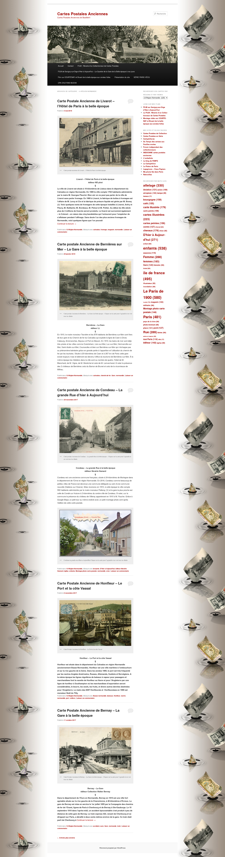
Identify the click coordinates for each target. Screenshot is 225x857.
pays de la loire (151, 321)
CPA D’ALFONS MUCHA (67, 83)
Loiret (146, 302)
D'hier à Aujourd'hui (107, 568)
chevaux (151, 230)
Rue (150, 332)
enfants (72, 571)
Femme (152, 257)
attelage (153, 185)
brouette (96, 568)
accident (96, 826)
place (148, 328)
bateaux (110, 696)
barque (161, 193)
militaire (148, 305)
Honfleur (117, 696)
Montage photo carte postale (86, 571)
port (67, 698)
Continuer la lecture (66, 223)
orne (108, 571)
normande (112, 826)
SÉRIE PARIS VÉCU (142, 77)
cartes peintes (154, 223)
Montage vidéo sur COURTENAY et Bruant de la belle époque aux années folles (154, 121)
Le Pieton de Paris (150, 166)
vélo (161, 339)
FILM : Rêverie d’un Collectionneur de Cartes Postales (98, 66)
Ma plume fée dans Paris (153, 172)
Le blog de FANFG (150, 161)
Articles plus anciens (66, 838)
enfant (147, 244)
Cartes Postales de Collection (155, 133)
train (119, 826)
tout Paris (150, 339)
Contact (71, 66)
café (148, 203)
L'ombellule (148, 158)
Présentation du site (122, 77)
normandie (119, 229)
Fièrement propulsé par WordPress (112, 848)
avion (162, 189)
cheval (159, 227)
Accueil (61, 66)
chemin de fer (106, 375)
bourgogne (152, 199)
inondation (149, 286)
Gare (113, 375)
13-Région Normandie (74, 229)
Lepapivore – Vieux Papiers (154, 169)
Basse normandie (99, 696)
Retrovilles (147, 174)
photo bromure (151, 324)
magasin (111, 229)
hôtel (146, 268)
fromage (104, 229)
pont (158, 327)
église (66, 571)
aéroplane (150, 193)
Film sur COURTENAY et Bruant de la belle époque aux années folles (84, 77)
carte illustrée (154, 207)
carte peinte (151, 210)
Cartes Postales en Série (153, 136)
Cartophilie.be (149, 139)
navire (123, 696)
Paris (152, 316)
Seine (161, 332)
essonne (149, 252)
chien (163, 230)
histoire (159, 265)
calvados (96, 229)
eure (102, 826)
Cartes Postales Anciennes (82, 13)
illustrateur (149, 283)
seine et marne (149, 336)
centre (149, 226)
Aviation (150, 189)
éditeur (149, 342)
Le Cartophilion (149, 163)
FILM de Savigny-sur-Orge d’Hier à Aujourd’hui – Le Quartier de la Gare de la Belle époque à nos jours (96, 71)
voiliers (72, 698)
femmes (151, 261)
